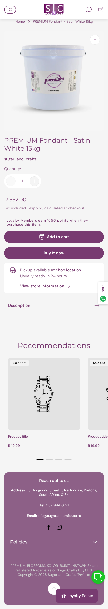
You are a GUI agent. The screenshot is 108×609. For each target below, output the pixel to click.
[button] (40, 459)
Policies (18, 542)
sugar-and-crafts (20, 159)
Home (20, 21)
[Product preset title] (44, 394)
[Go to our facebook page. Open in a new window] (49, 527)
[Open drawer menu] (10, 10)
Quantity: (12, 168)
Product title (18, 436)
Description (19, 305)
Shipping (35, 208)
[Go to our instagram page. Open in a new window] (59, 527)
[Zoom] (95, 40)
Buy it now (54, 253)
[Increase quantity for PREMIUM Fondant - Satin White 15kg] (34, 181)
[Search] (88, 9)
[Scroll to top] (54, 589)
